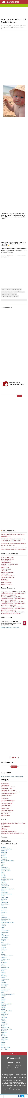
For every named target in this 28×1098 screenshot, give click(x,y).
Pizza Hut (3, 987)
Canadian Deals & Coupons (8, 790)
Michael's (3, 965)
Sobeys (3, 1015)
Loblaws (3, 954)
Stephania (16, 25)
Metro (2, 964)
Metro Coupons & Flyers (7, 572)
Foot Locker (4, 910)
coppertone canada (20, 291)
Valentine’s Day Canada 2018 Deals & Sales (12, 833)
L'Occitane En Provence (7, 955)
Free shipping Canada (6, 803)
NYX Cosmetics (5, 979)
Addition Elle (4, 850)
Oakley (3, 980)
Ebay (2, 905)
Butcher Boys (4, 884)
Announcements (5, 783)
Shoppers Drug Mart (6, 1010)
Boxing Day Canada (6, 560)
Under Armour (4, 1037)
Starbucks (3, 1020)
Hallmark (3, 924)
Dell (2, 900)
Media (9, 1069)
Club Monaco (4, 892)
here (10, 255)
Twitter (18, 1067)
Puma (2, 992)
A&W (2, 865)
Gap (2, 914)
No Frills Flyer (4, 574)
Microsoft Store (5, 967)
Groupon (3, 920)
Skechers (3, 1012)
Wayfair (3, 1044)
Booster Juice (4, 880)
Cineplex (3, 890)
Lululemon (3, 957)
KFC (2, 942)
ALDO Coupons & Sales (7, 557)
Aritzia (2, 864)
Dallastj (3, 597)
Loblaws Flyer (4, 570)
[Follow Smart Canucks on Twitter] (10, 758)
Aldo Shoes (4, 857)
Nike (2, 974)
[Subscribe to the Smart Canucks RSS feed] (15, 758)
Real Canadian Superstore (8, 994)
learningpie (4, 607)
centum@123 (4, 602)
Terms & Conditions (10, 1089)
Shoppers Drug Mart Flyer (7, 577)
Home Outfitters (5, 930)
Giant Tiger (4, 917)
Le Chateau (4, 949)
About (8, 1067)
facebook (14, 294)
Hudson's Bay (4, 932)
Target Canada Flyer (6, 582)
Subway (3, 1022)
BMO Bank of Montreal (7, 879)
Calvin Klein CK (5, 885)
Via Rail (3, 1040)
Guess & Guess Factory (7, 922)
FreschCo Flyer (5, 567)
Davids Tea (4, 899)
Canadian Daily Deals (6, 788)
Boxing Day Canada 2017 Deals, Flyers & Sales (13, 823)
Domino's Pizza (5, 904)
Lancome (3, 945)
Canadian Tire (4, 887)
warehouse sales (5, 815)
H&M (2, 929)
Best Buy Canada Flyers (7, 559)
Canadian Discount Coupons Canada (10, 792)
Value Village (4, 1039)
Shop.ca (3, 1009)
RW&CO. (3, 1005)
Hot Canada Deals (9, 531)
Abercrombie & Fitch (6, 849)
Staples (3, 1019)
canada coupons (6, 289)
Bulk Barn (3, 882)
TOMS (3, 1034)
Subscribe (13, 766)
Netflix (2, 970)
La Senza (3, 947)
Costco (3, 895)
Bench (2, 872)
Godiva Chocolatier (6, 919)
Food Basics (4, 909)
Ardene (3, 862)
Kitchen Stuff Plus (5, 944)
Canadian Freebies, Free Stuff (8, 793)
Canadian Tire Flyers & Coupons (9, 564)
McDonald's (4, 962)
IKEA (2, 934)
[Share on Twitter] (22, 1096)
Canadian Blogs (5, 785)
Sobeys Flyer (4, 579)
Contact (3, 824)
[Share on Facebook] (19, 1096)
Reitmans (3, 995)
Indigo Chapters (5, 935)
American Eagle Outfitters (7, 860)
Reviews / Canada (5, 812)
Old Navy (3, 982)
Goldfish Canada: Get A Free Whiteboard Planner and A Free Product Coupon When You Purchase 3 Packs (13, 593)
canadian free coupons (7, 291)
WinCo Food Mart (5, 1047)
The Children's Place (6, 1029)
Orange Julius (4, 984)
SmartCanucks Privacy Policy (8, 831)
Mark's (3, 960)
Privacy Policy (19, 1089)
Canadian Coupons (16, 289)
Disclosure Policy (5, 826)
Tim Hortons (4, 1032)
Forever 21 (4, 912)
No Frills (3, 977)
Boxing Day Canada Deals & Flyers (10, 627)
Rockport (3, 999)
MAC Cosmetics (5, 959)
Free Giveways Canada (7, 802)
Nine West (3, 975)
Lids (2, 952)
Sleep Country (4, 1014)
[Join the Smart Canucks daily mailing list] (18, 758)
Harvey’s (3, 925)
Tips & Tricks (4, 813)
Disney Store (4, 902)
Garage (3, 915)
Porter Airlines (4, 990)
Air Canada (4, 854)
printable (16, 296)
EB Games (4, 907)
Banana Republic (5, 869)
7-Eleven (3, 847)
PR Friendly (4, 829)
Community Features (6, 795)
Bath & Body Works (6, 870)
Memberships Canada (6, 807)
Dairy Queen (4, 897)
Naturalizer (4, 969)
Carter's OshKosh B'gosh (7, 889)
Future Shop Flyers (6, 569)
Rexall (2, 997)
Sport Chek (4, 1017)
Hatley (2, 927)
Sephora (3, 1007)
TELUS (3, 1025)
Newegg (3, 972)
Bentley (3, 874)
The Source (4, 1030)
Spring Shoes (4, 580)
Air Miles (3, 855)
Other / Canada (5, 808)
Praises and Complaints (7, 810)
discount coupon (6, 294)
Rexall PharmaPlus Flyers (7, 575)
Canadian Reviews (6, 562)
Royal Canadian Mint (6, 1004)
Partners (3, 828)
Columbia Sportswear (6, 894)
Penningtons (4, 985)
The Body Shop (5, 1027)
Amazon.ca (4, 859)
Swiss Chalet (4, 1024)
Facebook (18, 1065)
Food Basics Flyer (5, 565)
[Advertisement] (14, 70)
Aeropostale (4, 852)
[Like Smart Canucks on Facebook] (13, 758)
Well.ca (3, 1045)
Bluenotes (3, 877)
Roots (2, 1002)
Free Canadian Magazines (8, 800)
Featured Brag (4, 798)
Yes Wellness (4, 1049)
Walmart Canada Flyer (7, 584)
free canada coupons (7, 296)
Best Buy (3, 875)
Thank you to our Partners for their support (12, 776)
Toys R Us (4, 1035)
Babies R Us (4, 867)
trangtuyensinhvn (5, 592)
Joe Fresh (3, 940)
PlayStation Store (5, 989)
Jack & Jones (4, 937)
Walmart (3, 1042)
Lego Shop (4, 950)
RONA (3, 1000)
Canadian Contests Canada (8, 787)
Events (3, 797)
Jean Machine (4, 939)
